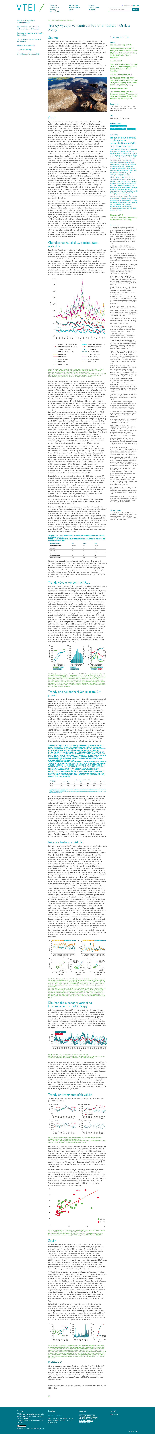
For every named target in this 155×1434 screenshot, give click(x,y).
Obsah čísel (92, 10)
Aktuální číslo (54, 7)
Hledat (135, 9)
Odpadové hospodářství (26, 45)
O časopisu (53, 5)
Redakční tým (73, 5)
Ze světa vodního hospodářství (28, 54)
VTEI (26, 7)
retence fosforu (122, 126)
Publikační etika (94, 7)
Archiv (71, 10)
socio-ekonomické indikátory (118, 129)
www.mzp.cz (114, 1414)
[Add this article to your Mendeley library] (49, 1396)
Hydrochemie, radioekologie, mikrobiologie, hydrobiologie (28, 28)
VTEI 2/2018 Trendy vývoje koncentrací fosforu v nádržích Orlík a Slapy (123, 218)
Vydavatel (92, 5)
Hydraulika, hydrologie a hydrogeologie (26, 21)
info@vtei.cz (52, 1422)
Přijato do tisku (55, 12)
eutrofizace (113, 126)
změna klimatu (131, 129)
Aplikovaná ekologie (24, 50)
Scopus (20, 1422)
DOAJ (39, 1420)
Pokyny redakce (74, 7)
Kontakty (53, 10)
